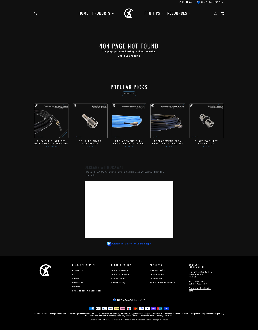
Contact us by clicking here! (200, 289)
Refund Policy (118, 278)
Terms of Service (119, 270)
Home (83, 13)
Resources (177, 13)
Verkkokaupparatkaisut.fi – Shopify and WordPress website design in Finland (134, 320)
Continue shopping (129, 55)
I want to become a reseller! (86, 291)
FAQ (74, 274)
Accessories (156, 278)
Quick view (51, 136)
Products (102, 13)
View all (129, 94)
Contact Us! (78, 270)
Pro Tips (152, 13)
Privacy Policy (118, 283)
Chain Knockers (158, 274)
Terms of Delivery (120, 274)
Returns (76, 287)
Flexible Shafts (157, 270)
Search (75, 278)
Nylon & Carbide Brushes (162, 283)
